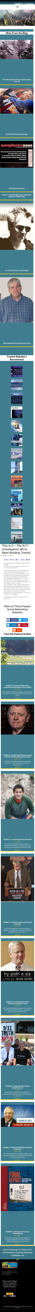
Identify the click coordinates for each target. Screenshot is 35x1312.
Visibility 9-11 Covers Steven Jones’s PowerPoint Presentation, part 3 (17, 1002)
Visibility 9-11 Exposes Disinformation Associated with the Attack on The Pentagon (17, 686)
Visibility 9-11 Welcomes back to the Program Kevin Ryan (17, 923)
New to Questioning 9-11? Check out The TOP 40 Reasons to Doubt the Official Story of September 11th (17, 1252)
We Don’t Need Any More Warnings (17, 134)
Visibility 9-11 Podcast (23, 4)
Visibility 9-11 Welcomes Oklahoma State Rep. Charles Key (17, 1148)
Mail (23, 559)
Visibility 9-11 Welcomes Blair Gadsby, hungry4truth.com (17, 1087)
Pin (18, 559)
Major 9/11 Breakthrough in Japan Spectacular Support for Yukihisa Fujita (16, 195)
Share (6, 559)
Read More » (17, 698)
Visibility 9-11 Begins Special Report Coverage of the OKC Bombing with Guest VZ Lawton (17, 756)
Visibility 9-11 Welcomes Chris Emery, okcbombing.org (17, 1232)
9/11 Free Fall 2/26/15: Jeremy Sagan (16, 270)
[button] (17, 6)
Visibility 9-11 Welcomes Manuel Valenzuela (17, 839)
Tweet (12, 559)
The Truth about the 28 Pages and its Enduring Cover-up (16, 80)
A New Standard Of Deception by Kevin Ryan (16, 343)
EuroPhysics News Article (17, 188)
